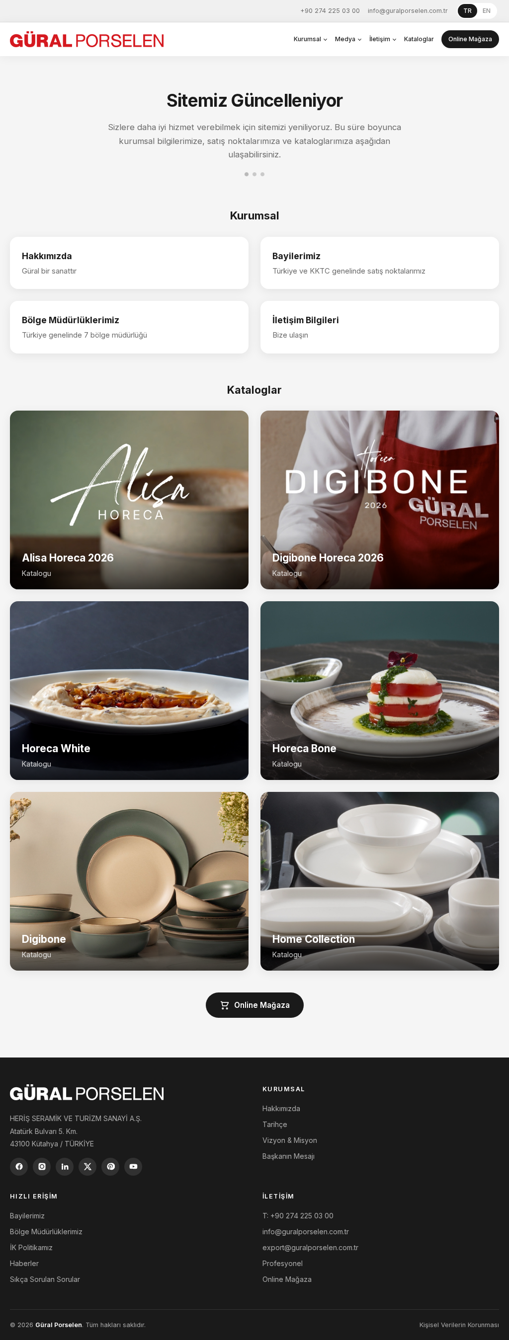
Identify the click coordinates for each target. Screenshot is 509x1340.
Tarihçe (274, 1124)
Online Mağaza (470, 39)
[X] (87, 1167)
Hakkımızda (281, 1108)
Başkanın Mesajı (288, 1156)
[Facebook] (19, 1167)
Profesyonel (282, 1263)
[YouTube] (133, 1167)
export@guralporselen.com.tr (310, 1247)
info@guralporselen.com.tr (408, 10)
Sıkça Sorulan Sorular (45, 1279)
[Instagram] (42, 1167)
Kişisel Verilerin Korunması (459, 1325)
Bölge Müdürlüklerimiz (46, 1231)
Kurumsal (307, 39)
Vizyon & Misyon (289, 1140)
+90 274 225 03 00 (330, 10)
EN (487, 10)
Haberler (24, 1263)
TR (467, 10)
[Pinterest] (110, 1167)
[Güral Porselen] (87, 39)
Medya (345, 39)
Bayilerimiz (27, 1215)
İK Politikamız (31, 1247)
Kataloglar (419, 39)
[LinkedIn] (65, 1167)
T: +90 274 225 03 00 (298, 1215)
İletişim (379, 39)
